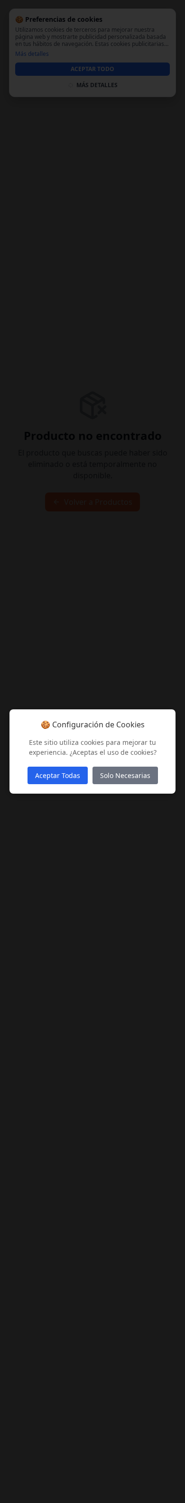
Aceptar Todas (57, 775)
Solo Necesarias (125, 775)
